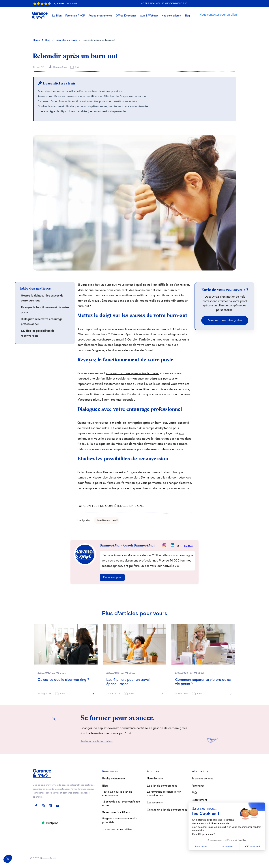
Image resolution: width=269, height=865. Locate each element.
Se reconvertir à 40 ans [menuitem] (116, 812)
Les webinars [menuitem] (155, 802)
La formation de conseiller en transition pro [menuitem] (164, 794)
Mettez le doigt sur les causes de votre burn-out (42, 298)
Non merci (201, 846)
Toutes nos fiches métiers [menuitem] (117, 829)
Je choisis (227, 846)
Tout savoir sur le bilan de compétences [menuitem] (117, 794)
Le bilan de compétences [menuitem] (162, 786)
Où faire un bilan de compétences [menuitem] (167, 810)
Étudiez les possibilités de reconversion (38, 333)
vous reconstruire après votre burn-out (132, 373)
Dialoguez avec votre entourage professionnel (42, 321)
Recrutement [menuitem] (199, 800)
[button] (149, 16)
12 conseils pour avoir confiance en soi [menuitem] (121, 803)
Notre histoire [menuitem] (155, 778)
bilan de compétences (176, 477)
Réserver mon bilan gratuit (225, 320)
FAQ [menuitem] (194, 793)
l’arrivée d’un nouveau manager (160, 339)
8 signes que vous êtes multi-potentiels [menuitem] (119, 820)
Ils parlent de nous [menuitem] (202, 778)
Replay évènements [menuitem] (114, 778)
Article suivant (220, 28)
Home (36, 40)
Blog (48, 40)
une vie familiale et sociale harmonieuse (117, 378)
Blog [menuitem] (105, 786)
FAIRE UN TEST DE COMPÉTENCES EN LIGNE (110, 506)
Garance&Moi (60, 67)
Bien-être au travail (66, 40)
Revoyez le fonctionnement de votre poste (45, 310)
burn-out (111, 285)
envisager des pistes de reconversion (114, 477)
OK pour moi (252, 846)
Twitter (188, 546)
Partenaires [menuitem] (198, 786)
